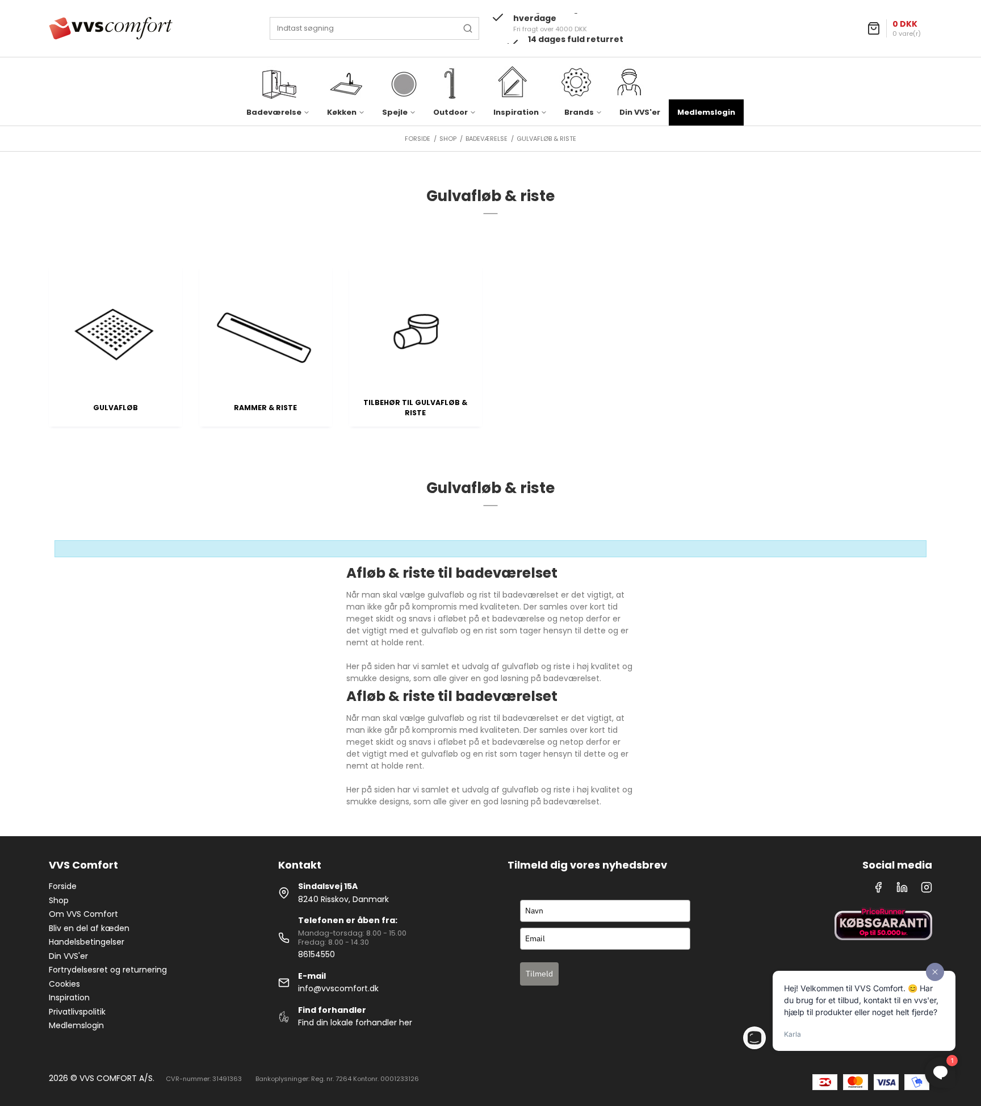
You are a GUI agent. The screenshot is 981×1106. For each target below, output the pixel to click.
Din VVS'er (639, 112)
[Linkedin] (902, 890)
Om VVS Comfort (83, 914)
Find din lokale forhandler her (355, 1022)
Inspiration (69, 997)
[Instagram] (926, 890)
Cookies (64, 984)
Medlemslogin (706, 112)
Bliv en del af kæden (89, 928)
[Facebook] (878, 890)
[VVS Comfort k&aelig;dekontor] (111, 28)
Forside (63, 886)
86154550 (316, 954)
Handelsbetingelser (86, 942)
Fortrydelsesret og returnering (108, 969)
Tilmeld (539, 974)
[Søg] (467, 28)
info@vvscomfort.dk (338, 988)
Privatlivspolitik (77, 1011)
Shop (59, 900)
